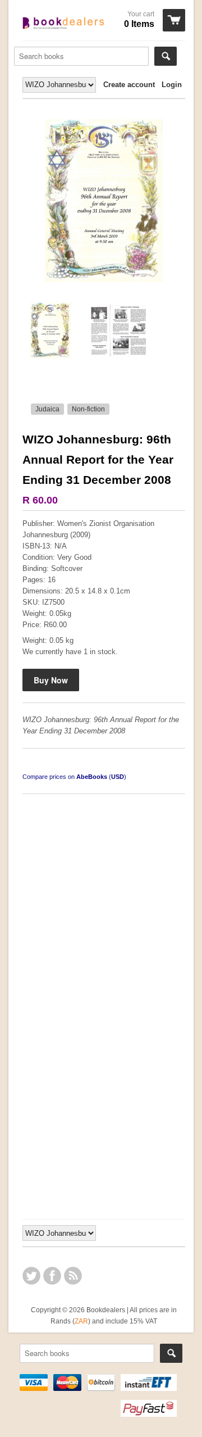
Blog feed (73, 1276)
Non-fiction (88, 409)
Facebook (52, 1276)
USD (117, 776)
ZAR (81, 1321)
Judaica (47, 409)
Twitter (31, 1276)
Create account (129, 84)
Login (172, 84)
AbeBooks (91, 776)
